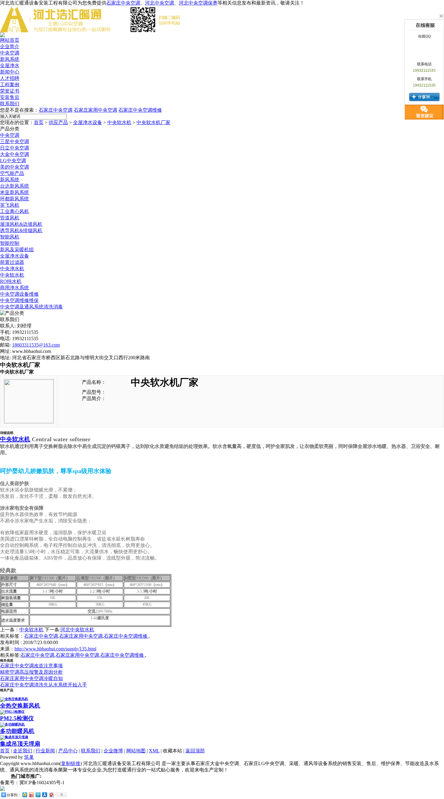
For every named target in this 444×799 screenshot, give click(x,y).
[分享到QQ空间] (24, 794)
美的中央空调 (14, 166)
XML (154, 750)
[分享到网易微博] (51, 794)
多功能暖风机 (17, 731)
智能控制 (9, 243)
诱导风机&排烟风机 (21, 230)
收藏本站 (172, 750)
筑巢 (29, 757)
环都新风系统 (14, 198)
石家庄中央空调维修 (140, 110)
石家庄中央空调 (123, 2)
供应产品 (58, 122)
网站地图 (136, 750)
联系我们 (90, 750)
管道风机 (9, 217)
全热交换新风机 (20, 705)
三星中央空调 (14, 141)
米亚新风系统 (14, 192)
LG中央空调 (13, 160)
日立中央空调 (14, 147)
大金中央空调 (14, 154)
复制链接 (70, 763)
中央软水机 (119, 122)
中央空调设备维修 (19, 294)
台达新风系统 (14, 186)
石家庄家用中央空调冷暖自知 (31, 678)
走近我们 (22, 750)
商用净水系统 (14, 287)
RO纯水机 (10, 281)
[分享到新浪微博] (31, 794)
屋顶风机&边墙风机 (21, 224)
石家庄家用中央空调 (95, 110)
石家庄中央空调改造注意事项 (31, 665)
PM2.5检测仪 (17, 718)
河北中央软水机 (77, 629)
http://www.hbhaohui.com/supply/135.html (55, 648)
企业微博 (113, 750)
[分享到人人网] (44, 794)
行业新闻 (45, 750)
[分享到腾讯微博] (37, 794)
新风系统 (9, 179)
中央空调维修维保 (19, 300)
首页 (38, 122)
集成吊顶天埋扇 (20, 744)
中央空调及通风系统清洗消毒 (31, 306)
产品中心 (68, 750)
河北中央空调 (159, 2)
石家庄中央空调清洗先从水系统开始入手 (43, 684)
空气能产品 (12, 173)
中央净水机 (12, 268)
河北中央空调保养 (198, 2)
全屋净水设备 (87, 122)
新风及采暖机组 (17, 249)
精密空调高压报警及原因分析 (31, 672)
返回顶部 (195, 750)
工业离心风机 (14, 211)
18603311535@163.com (36, 344)
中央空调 (9, 135)
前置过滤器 (12, 262)
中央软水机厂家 (153, 122)
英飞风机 (9, 205)
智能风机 (9, 236)
